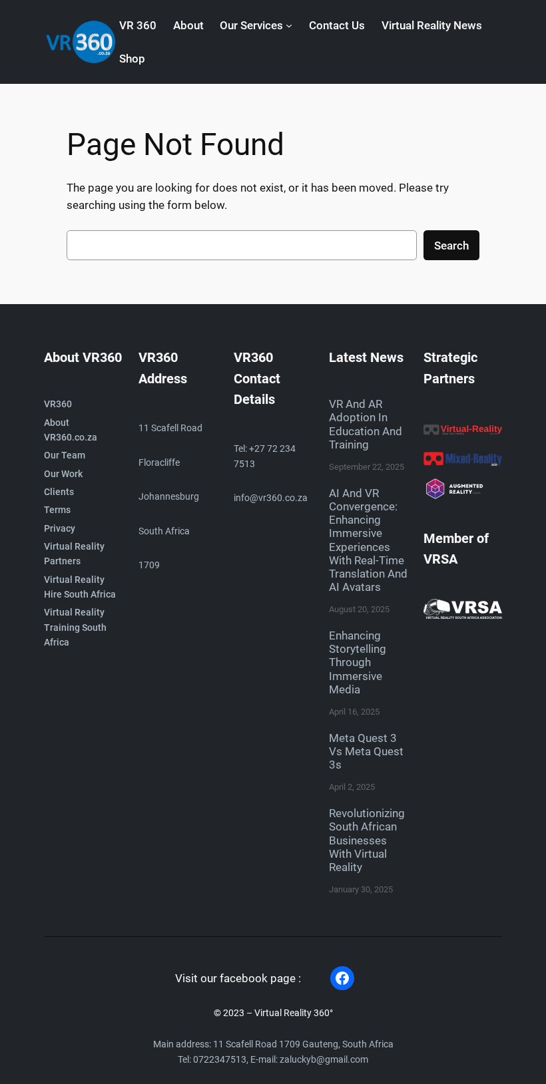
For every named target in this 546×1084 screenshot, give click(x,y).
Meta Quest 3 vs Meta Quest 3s (366, 751)
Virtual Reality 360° (293, 1013)
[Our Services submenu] (289, 25)
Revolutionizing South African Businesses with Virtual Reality (367, 840)
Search (451, 245)
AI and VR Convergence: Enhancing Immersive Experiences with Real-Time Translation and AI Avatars (368, 540)
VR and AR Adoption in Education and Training (365, 424)
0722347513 (219, 1059)
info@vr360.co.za (271, 498)
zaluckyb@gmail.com (324, 1059)
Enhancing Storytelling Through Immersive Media (357, 662)
